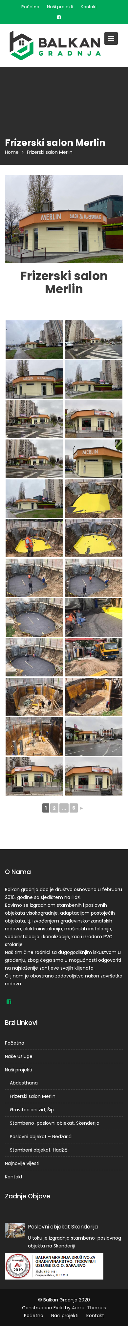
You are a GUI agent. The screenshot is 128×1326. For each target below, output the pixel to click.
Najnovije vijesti (22, 1163)
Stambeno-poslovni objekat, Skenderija (54, 1123)
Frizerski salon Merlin (32, 1096)
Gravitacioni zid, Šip (32, 1109)
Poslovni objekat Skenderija (63, 1226)
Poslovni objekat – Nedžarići (41, 1136)
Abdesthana (24, 1083)
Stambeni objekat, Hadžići (39, 1150)
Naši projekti (60, 7)
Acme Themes (89, 1307)
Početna (30, 7)
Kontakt (89, 7)
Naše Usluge (18, 1056)
